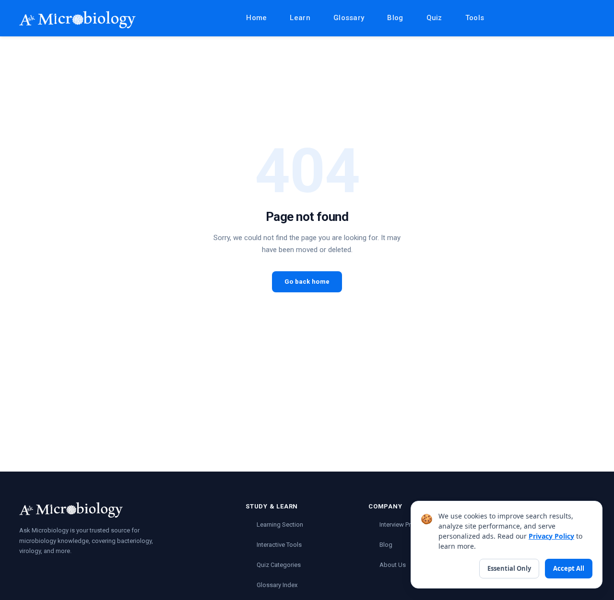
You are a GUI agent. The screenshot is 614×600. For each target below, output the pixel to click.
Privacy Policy (551, 536)
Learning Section (280, 524)
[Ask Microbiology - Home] (77, 19)
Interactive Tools (279, 544)
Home (256, 17)
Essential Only (509, 568)
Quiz (434, 17)
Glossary (348, 17)
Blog (395, 17)
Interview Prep (398, 524)
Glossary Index (277, 584)
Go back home (307, 281)
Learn (300, 17)
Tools (474, 17)
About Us (392, 564)
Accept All (568, 568)
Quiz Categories (279, 564)
